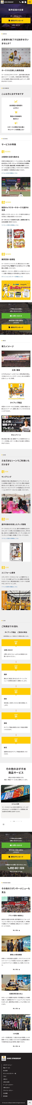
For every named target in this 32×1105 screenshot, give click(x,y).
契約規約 (5, 1096)
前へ (10, 821)
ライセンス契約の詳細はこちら (10, 225)
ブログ (4, 1076)
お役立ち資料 (6, 1082)
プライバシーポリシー (8, 1090)
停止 (3, 825)
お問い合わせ (22, 2)
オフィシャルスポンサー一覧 (9, 1073)
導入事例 (5, 1070)
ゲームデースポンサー (8, 1085)
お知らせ (5, 1079)
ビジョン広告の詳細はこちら (9, 173)
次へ (21, 821)
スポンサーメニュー (7, 1065)
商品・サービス (6, 1068)
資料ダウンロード (25, 2)
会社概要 (5, 1093)
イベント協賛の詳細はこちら (9, 587)
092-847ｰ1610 (17, 868)
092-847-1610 (20, 2)
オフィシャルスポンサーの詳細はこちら (12, 276)
